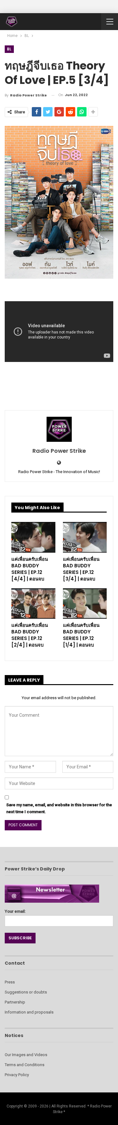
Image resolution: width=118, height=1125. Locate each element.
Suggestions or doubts (26, 992)
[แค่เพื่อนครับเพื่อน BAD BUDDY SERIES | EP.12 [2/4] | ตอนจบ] (33, 603)
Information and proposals (29, 1012)
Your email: (15, 911)
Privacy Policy (17, 1074)
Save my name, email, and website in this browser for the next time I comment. (59, 808)
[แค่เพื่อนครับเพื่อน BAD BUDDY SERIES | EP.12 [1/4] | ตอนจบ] (85, 603)
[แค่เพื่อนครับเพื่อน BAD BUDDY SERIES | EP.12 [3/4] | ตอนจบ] (85, 537)
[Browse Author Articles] (59, 429)
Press (10, 982)
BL (9, 49)
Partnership (15, 1002)
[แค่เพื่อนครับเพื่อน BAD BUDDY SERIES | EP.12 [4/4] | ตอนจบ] (33, 537)
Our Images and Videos (26, 1054)
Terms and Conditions (24, 1064)
